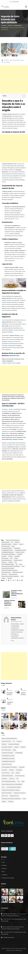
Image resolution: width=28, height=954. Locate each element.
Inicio (3, 862)
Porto (23, 566)
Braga (13, 546)
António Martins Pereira (18, 60)
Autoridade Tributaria (6, 544)
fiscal (3, 310)
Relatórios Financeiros (18, 572)
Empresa (4, 865)
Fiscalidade (17, 556)
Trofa (22, 576)
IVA (16, 564)
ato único (19, 741)
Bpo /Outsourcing (6, 546)
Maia (21, 564)
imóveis (7, 208)
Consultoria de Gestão (7, 548)
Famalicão (4, 556)
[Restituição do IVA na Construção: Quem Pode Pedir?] (3, 691)
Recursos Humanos (6, 572)
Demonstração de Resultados (8, 554)
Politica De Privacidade (8, 878)
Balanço (15, 544)
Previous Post (14, 598)
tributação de (12, 271)
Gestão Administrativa (7, 560)
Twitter (13, 363)
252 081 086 (15, 1)
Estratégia (19, 554)
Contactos (4, 874)
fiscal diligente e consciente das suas (15, 330)
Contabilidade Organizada (7, 552)
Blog (3, 871)
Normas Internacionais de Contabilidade (11, 566)
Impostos (11, 562)
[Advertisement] (14, 79)
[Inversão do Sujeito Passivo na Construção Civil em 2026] (3, 700)
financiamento (18, 258)
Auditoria (17, 542)
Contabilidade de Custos (7, 550)
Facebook (4, 363)
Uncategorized (7, 62)
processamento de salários (8, 568)
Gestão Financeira (18, 560)
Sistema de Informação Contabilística (10, 576)
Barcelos (21, 544)
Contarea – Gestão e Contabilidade (11, 409)
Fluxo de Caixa (5, 558)
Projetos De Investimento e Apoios (9, 570)
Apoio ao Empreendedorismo (12, 540)
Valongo (3, 578)
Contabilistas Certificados (13, 501)
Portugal (17, 218)
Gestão (16, 558)
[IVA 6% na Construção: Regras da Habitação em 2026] (17, 691)
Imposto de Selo (6, 298)
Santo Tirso (5, 433)
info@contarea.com (9, 937)
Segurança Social (13, 574)
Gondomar (4, 562)
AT (12, 542)
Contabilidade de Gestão (20, 550)
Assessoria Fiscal (5, 542)
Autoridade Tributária (7, 747)
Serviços (4, 868)
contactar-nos (14, 355)
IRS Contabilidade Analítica (8, 564)
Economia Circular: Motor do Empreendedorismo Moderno (17, 593)
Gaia (11, 558)
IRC (15, 562)
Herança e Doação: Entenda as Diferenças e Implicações (9, 603)
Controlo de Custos (20, 552)
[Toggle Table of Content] (23, 96)
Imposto (5, 191)
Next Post (6, 608)
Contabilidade (17, 548)
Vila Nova (10, 578)
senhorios (7, 233)
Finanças (10, 556)
